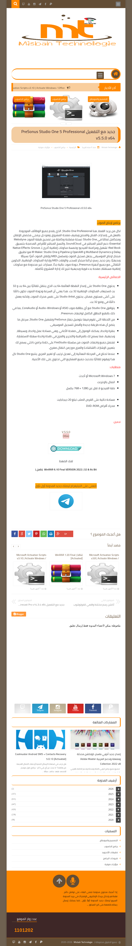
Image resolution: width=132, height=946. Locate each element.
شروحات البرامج (110, 858)
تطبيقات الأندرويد (110, 852)
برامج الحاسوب (59, 147)
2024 (110, 799)
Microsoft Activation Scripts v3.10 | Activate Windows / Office (43, 87)
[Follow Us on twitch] (13, 942)
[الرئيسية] (116, 74)
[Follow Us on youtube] (19, 942)
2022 (110, 809)
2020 (110, 819)
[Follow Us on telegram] (30, 942)
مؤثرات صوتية (44, 147)
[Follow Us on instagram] (24, 942)
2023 (110, 804)
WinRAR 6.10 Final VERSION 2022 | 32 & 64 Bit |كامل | (66, 469)
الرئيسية (72, 147)
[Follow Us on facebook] (35, 942)
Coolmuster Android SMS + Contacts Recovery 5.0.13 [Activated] (40, 756)
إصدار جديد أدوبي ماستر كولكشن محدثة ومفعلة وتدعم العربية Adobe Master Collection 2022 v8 (99, 759)
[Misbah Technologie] (68, 46)
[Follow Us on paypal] (41, 942)
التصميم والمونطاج (109, 840)
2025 (110, 794)
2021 (110, 814)
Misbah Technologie (83, 942)
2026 (110, 788)
